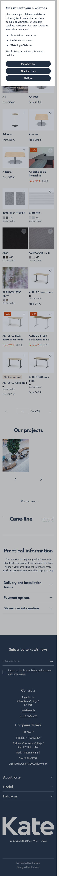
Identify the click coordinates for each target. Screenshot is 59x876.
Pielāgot (28, 78)
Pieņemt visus (28, 63)
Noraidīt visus (28, 71)
